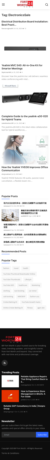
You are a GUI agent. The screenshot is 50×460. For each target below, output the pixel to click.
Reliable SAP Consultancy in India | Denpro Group (24, 407)
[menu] (3, 5)
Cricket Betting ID (10, 302)
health (25, 268)
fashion (6, 268)
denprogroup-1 (9, 412)
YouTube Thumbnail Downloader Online (19, 274)
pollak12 (24, 400)
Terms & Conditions (10, 453)
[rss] (5, 363)
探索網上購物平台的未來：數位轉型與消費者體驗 (24, 242)
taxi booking (19, 291)
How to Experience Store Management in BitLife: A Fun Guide (33, 394)
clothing (6, 291)
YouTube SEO (8, 285)
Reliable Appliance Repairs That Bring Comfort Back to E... (34, 379)
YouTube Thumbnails (11, 279)
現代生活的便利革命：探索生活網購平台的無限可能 (25, 203)
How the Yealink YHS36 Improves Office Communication (25, 169)
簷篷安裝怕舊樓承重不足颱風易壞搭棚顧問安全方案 (34, 211)
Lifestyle (28, 279)
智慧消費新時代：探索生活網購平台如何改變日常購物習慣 (26, 225)
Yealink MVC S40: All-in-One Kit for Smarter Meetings (22, 67)
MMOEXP (21, 296)
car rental (32, 291)
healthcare (23, 285)
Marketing (36, 285)
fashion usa (34, 296)
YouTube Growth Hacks (31, 302)
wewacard (7, 206)
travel (16, 268)
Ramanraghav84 (7, 28)
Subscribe (42, 434)
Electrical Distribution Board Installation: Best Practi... (25, 23)
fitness (30, 308)
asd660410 (24, 216)
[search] (46, 5)
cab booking (8, 296)
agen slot (41, 308)
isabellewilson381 (8, 123)
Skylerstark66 (6, 72)
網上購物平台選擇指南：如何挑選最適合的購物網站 (25, 234)
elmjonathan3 (6, 174)
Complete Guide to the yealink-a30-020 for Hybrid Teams (25, 118)
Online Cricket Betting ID (13, 308)
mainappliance (26, 385)
